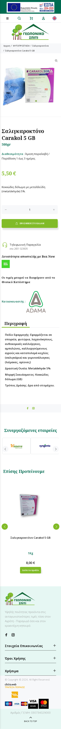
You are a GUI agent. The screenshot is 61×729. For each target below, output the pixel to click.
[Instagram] (13, 635)
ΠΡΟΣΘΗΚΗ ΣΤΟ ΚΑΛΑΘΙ (32, 223)
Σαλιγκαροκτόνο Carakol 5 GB (20, 50)
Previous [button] (5, 449)
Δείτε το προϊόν (30, 570)
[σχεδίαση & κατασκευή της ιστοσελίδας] (10, 684)
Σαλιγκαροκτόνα (40, 45)
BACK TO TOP (30, 721)
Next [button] (56, 449)
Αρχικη (6, 45)
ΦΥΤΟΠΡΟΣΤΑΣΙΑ (21, 45)
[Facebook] (6, 635)
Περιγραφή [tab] (15, 323)
